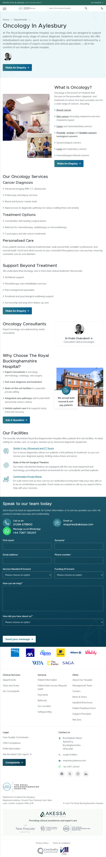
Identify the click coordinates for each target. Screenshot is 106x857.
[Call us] (102, 8)
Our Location (44, 706)
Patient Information (47, 680)
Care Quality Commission (16, 737)
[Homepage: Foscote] (21, 786)
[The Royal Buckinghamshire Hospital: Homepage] (27, 8)
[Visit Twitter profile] (70, 774)
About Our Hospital (82, 680)
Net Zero (76, 719)
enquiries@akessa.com (78, 524)
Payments (43, 695)
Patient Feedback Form (84, 708)
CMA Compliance (12, 743)
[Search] (86, 8)
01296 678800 (22, 524)
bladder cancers (88, 132)
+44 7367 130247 (24, 532)
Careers (76, 691)
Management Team (82, 685)
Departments (20, 19)
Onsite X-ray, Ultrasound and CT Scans (33, 448)
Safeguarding (44, 712)
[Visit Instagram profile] (78, 774)
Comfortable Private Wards (27, 476)
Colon (59, 126)
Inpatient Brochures (82, 702)
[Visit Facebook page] (62, 774)
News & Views (79, 697)
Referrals (42, 700)
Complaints (13, 762)
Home (6, 19)
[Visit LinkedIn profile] (86, 774)
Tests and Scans (11, 685)
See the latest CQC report (16, 754)
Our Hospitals (96, 3)
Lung (59, 149)
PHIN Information (11, 748)
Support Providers (81, 714)
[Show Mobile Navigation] (4, 8)
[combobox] (66, 8)
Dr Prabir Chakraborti (77, 338)
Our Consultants (11, 691)
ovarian (70, 132)
